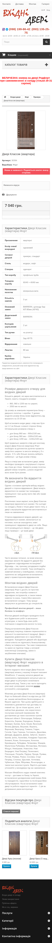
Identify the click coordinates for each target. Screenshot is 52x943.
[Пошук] (46, 42)
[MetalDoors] (26, 17)
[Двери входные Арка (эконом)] (14, 842)
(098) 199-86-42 (19, 29)
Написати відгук (11, 185)
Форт (27, 97)
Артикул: (6, 160)
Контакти (6, 4)
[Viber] (3, 29)
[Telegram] (7, 29)
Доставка (19, 4)
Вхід (48, 10)
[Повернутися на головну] (5, 97)
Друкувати (11, 195)
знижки (37, 686)
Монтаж (32, 4)
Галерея (45, 4)
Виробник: (7, 165)
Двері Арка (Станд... (39, 858)
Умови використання (10, 899)
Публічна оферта (9, 903)
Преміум (36, 97)
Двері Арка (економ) (11, 858)
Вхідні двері (15, 97)
